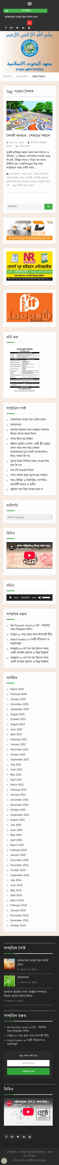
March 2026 (17, 689)
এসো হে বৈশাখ (41, 174)
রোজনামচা (10, 17)
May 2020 (16, 835)
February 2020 (18, 850)
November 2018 (19, 920)
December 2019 (19, 860)
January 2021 (18, 795)
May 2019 (16, 890)
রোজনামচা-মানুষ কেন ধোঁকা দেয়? (28, 419)
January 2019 (18, 910)
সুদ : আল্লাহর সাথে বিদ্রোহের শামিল (30, 627)
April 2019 (16, 895)
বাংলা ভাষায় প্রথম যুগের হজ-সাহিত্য (28, 475)
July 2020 (15, 825)
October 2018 (18, 925)
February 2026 (18, 694)
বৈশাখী (29, 177)
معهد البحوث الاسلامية (29, 63)
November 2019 (19, 865)
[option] (25, 17)
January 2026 (18, 699)
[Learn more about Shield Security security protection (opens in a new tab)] (4, 1161)
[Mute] (39, 597)
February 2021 (18, 790)
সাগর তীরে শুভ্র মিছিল (21, 439)
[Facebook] (5, 27)
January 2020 (18, 855)
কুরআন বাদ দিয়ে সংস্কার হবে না (26, 489)
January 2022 (18, 744)
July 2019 (15, 880)
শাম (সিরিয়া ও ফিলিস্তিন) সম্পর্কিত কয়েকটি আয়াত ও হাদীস (28, 482)
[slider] (46, 597)
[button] (29, 230)
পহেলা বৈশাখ (12, 177)
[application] (29, 597)
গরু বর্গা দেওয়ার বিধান (22, 470)
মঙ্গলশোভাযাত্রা (13, 181)
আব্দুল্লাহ (14, 649)
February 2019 (18, 905)
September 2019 (19, 875)
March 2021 (17, 784)
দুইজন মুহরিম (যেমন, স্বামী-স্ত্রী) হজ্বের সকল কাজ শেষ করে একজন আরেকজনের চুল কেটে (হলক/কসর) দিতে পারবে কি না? (30, 450)
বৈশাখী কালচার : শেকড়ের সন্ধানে (28, 135)
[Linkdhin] (23, 27)
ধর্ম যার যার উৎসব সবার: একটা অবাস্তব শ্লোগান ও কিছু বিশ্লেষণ (29, 651)
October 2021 (18, 754)
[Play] (10, 597)
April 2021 (16, 780)
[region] (29, 230)
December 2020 (19, 800)
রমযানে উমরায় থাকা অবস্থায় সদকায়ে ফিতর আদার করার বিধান (29, 432)
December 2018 (19, 915)
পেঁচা (22, 177)
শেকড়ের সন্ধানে (29, 181)
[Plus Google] (11, 27)
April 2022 (16, 734)
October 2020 (18, 810)
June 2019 (16, 885)
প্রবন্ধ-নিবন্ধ (24, 146)
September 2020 (19, 815)
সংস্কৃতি (41, 181)
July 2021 (15, 764)
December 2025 (19, 704)
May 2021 (16, 774)
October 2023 (18, 719)
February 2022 (18, 739)
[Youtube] (29, 27)
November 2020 (19, 805)
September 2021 (19, 759)
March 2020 (17, 845)
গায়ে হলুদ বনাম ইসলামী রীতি (36, 634)
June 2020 (16, 830)
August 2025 (17, 714)
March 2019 (17, 900)
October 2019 (18, 870)
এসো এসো (26, 174)
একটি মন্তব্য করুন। (25, 185)
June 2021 (16, 769)
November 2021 (19, 749)
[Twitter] (17, 27)
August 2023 (17, 724)
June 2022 (16, 729)
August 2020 (17, 820)
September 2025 (19, 709)
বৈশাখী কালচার (41, 177)
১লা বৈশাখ (15, 174)
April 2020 (16, 840)
